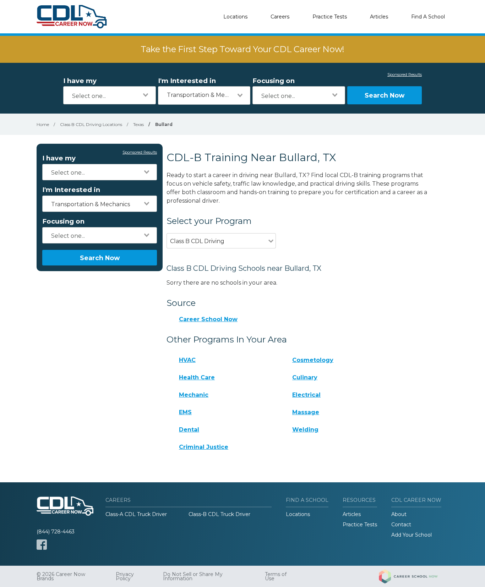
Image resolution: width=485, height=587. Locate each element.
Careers (280, 16)
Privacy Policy (125, 576)
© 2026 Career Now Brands (61, 576)
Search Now (384, 95)
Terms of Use (276, 576)
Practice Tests (329, 16)
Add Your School (411, 535)
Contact (401, 524)
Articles (379, 16)
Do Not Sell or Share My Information (193, 576)
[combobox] (110, 95)
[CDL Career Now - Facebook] (42, 544)
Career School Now (208, 319)
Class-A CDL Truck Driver (136, 514)
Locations (235, 16)
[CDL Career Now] (72, 16)
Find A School (428, 16)
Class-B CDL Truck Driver (219, 514)
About (399, 514)
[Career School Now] (413, 576)
